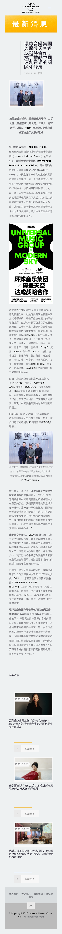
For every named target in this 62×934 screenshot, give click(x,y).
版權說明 (38, 893)
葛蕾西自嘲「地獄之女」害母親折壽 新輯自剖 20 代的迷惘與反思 (31, 787)
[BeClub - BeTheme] (31, 8)
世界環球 (26, 893)
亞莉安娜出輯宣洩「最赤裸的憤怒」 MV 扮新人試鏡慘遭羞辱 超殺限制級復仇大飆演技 (30, 724)
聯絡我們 (13, 893)
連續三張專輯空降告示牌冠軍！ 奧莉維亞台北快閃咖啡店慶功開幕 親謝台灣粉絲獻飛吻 (31, 854)
